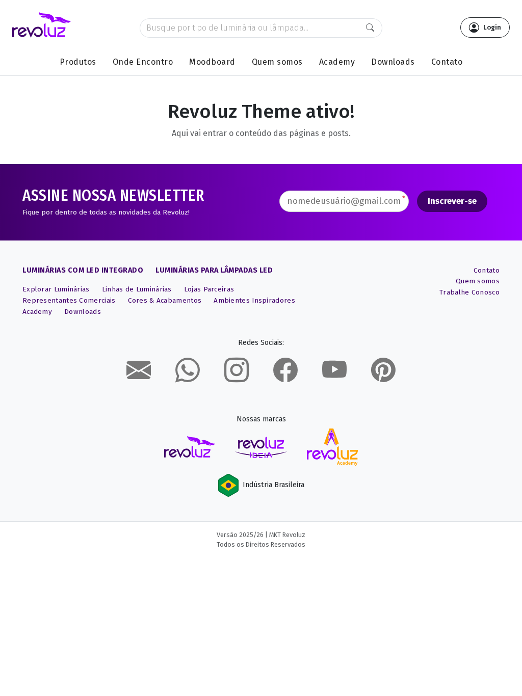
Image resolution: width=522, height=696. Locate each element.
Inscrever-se (452, 201)
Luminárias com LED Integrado (82, 270)
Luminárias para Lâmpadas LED (214, 270)
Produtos (78, 62)
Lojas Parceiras (209, 289)
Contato (447, 62)
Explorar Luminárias (56, 289)
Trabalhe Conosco (469, 292)
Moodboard (212, 62)
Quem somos (277, 62)
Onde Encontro (143, 62)
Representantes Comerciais (69, 300)
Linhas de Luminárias (137, 289)
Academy (337, 62)
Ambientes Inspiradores (254, 300)
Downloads (393, 62)
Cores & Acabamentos (165, 300)
